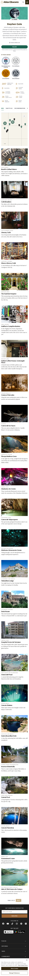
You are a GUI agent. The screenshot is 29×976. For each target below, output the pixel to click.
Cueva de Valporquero (9, 519)
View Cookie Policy (23, 965)
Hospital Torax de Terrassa (11, 642)
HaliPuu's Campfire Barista (10, 326)
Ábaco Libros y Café (8, 263)
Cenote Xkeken (6, 705)
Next (18, 900)
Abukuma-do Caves (8, 489)
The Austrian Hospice (8, 294)
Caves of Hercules (7, 395)
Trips (3, 951)
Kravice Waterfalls (8, 766)
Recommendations (20, 108)
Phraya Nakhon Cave (9, 456)
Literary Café (6, 232)
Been (2, 108)
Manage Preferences (14, 973)
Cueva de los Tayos (8, 426)
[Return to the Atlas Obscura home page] (10, 2)
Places (4, 941)
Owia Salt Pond (6, 675)
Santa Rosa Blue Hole (9, 736)
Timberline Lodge (7, 581)
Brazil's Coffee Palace (9, 169)
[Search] (23, 2)
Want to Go (9, 108)
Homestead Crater (8, 858)
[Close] (27, 960)
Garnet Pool (5, 797)
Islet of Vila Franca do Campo (11, 889)
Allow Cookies (14, 968)
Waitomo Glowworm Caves (11, 550)
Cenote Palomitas (7, 828)
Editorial (5, 946)
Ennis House (5, 611)
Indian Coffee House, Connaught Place (13, 361)
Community (6, 956)
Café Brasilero (6, 202)
